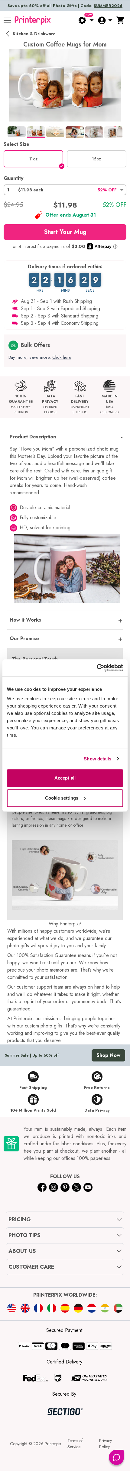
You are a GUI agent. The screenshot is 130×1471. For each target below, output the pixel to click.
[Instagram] (53, 1187)
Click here (61, 357)
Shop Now (108, 1055)
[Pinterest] (65, 1187)
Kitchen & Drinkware (34, 34)
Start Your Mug (65, 232)
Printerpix (53, 1444)
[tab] (17, 131)
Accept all (65, 777)
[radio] (33, 158)
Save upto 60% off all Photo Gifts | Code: (65, 6)
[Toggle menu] (7, 20)
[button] (65, 189)
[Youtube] (88, 1187)
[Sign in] (105, 20)
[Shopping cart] (120, 20)
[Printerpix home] (33, 20)
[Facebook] (42, 1187)
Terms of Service (75, 1444)
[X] (76, 1187)
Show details (97, 758)
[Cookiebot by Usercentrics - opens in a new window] (96, 668)
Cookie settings (62, 798)
